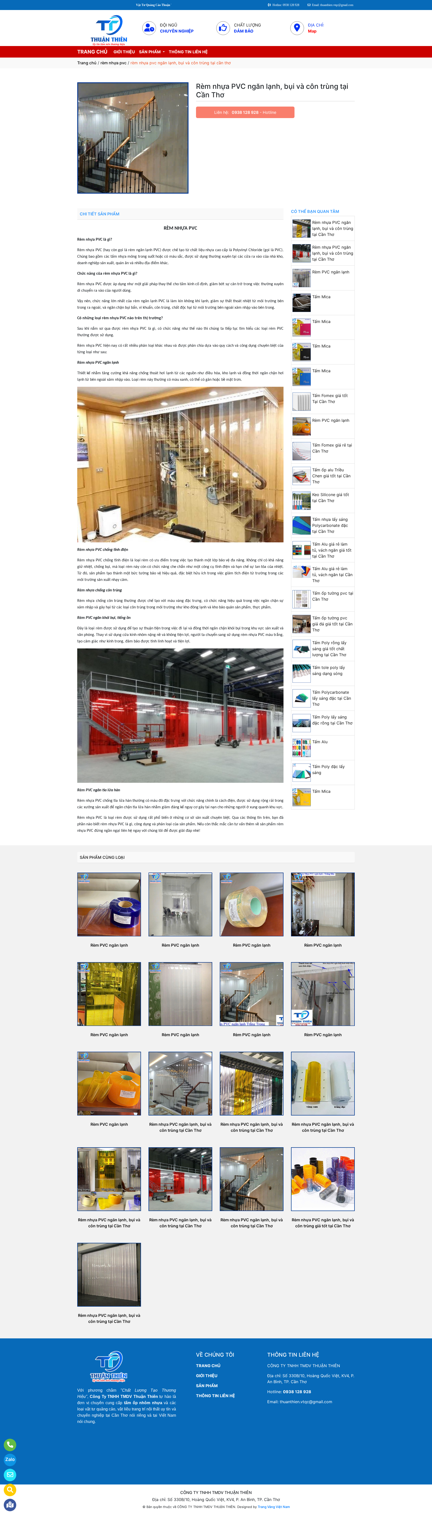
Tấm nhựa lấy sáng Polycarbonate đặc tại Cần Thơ (330, 525)
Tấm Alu (320, 741)
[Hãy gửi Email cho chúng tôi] (7, 1475)
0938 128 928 (245, 112)
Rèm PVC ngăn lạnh (330, 271)
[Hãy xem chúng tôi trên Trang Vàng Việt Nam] (7, 1490)
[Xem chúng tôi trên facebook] (7, 1505)
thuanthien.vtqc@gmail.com (306, 1401)
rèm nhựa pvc (113, 62)
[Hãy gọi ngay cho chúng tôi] (7, 1445)
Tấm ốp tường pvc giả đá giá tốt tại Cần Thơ (332, 623)
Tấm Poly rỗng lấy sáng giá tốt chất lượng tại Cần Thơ (329, 648)
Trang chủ (86, 62)
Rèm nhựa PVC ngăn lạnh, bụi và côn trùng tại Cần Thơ (332, 228)
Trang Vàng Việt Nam (274, 1507)
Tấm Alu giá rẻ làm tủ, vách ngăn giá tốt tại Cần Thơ (332, 550)
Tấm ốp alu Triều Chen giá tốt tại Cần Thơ (331, 475)
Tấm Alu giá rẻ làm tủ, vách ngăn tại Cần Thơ (332, 574)
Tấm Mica (321, 296)
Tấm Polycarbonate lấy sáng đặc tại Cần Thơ (331, 698)
